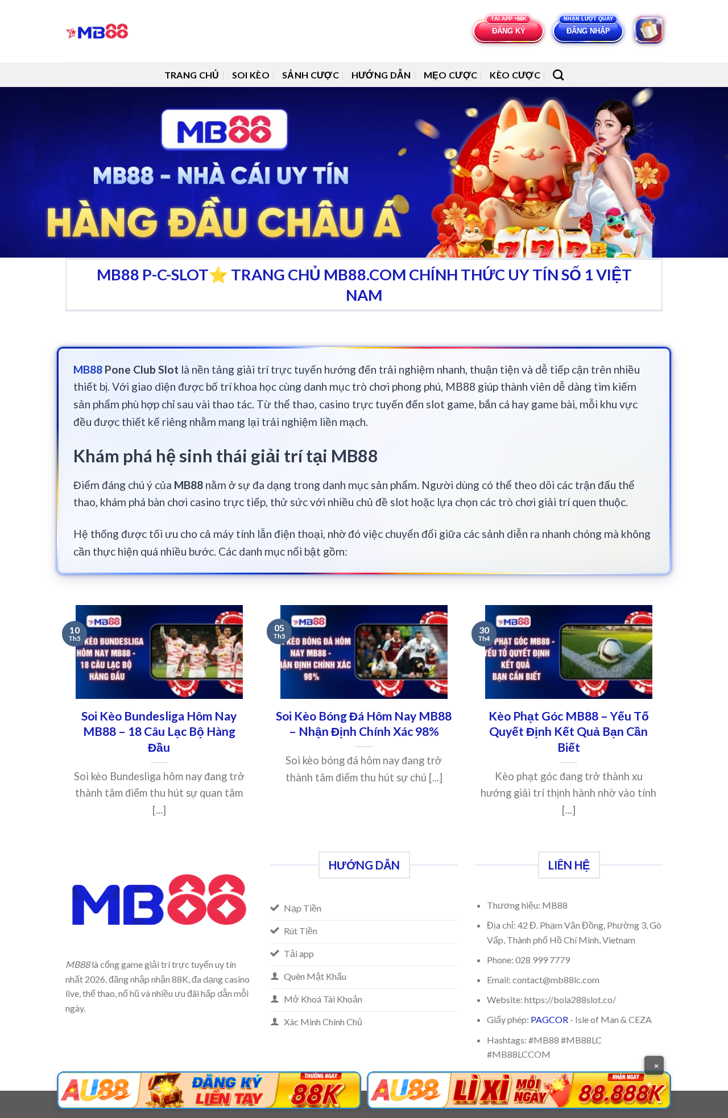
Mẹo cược (451, 74)
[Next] (664, 727)
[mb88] (99, 31)
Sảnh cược (310, 74)
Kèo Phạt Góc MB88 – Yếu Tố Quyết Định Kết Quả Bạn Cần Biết (569, 732)
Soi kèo (251, 74)
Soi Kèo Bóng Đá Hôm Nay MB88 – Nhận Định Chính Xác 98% (364, 724)
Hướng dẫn (381, 74)
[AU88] (209, 1090)
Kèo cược (515, 74)
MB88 (87, 369)
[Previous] (63, 727)
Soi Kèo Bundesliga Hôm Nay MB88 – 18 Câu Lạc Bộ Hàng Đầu (159, 732)
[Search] (558, 75)
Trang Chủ (192, 74)
